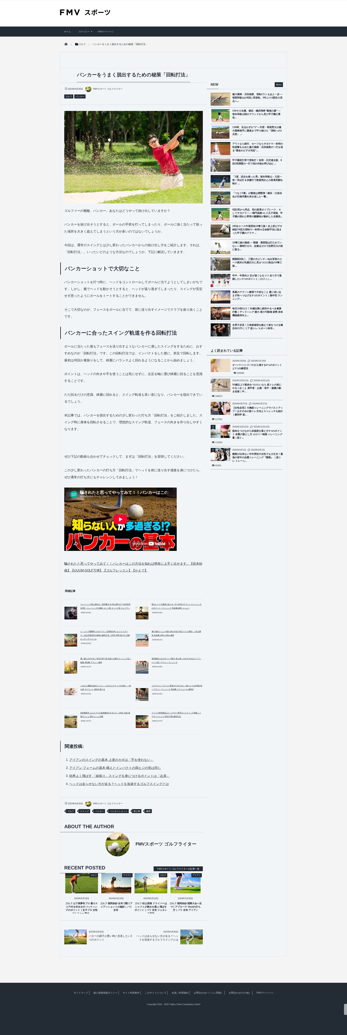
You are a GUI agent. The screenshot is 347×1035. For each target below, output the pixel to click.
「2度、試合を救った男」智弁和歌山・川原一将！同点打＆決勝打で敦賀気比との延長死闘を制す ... (257, 180)
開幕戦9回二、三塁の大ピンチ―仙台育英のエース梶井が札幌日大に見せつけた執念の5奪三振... (257, 262)
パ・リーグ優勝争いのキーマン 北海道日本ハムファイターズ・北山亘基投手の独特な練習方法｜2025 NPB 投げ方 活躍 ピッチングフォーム (105, 635)
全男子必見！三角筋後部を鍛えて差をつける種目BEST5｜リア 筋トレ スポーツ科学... (257, 327)
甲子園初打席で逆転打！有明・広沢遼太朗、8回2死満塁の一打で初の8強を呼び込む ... (257, 162)
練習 (148, 811)
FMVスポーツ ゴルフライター (107, 89)
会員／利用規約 (180, 992)
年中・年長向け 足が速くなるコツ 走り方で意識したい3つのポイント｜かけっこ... (257, 277)
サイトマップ (81, 992)
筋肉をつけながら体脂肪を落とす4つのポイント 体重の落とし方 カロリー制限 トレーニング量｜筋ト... (257, 434)
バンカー (80, 96)
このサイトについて (155, 992)
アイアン (127, 875)
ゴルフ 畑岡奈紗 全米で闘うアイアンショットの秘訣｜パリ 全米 (116, 907)
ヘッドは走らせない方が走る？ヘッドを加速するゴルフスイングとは (119, 784)
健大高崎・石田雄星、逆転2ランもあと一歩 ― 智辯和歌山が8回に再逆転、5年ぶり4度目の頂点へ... (257, 97)
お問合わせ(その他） (240, 992)
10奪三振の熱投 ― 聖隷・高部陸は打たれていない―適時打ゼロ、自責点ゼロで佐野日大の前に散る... (257, 246)
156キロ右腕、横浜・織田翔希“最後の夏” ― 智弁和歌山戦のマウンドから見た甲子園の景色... (256, 114)
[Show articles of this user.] (99, 844)
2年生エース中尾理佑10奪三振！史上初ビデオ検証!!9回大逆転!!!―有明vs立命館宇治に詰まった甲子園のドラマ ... (257, 229)
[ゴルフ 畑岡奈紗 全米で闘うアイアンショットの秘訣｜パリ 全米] (116, 890)
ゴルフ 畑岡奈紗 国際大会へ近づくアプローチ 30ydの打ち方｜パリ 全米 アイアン (185, 907)
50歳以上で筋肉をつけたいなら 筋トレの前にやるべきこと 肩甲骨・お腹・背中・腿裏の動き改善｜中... (257, 388)
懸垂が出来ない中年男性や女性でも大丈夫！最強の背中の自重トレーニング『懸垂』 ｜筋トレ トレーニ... (257, 457)
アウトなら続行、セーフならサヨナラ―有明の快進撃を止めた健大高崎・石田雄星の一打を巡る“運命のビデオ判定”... (257, 147)
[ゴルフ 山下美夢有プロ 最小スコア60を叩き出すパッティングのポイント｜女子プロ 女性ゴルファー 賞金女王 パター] (81, 890)
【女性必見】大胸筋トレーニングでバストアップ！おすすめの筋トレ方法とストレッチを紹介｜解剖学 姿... (257, 411)
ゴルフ (68, 96)
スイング (84, 811)
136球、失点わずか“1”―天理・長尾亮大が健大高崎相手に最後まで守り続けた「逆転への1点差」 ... (257, 130)
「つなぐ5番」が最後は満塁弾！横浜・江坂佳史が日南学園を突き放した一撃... (257, 195)
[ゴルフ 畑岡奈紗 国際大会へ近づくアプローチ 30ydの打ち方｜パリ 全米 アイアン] (185, 890)
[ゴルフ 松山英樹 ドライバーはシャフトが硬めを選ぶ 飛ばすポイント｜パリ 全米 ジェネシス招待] (151, 890)
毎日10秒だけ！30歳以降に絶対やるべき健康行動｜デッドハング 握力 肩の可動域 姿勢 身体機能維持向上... (257, 312)
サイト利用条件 (131, 992)
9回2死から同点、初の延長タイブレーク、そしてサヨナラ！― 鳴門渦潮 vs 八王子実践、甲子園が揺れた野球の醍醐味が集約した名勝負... (257, 213)
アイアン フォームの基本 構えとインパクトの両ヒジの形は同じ (115, 768)
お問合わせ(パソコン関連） (209, 992)
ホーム (67, 31)
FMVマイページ (105, 31)
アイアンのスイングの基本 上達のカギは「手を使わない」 (111, 759)
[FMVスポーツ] (85, 13)
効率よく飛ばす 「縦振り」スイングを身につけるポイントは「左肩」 (119, 776)
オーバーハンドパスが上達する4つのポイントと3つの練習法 (257, 367)
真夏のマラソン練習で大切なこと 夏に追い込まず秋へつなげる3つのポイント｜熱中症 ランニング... (257, 295)
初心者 (137, 811)
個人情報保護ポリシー (105, 992)
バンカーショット (119, 811)
